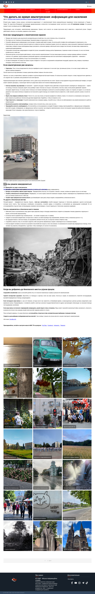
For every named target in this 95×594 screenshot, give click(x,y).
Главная (18, 9)
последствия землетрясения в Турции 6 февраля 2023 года (26, 19)
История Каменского (62, 9)
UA (86, 2)
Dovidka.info (12, 319)
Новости (32, 9)
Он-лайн (48, 11)
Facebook (50, 325)
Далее (50, 560)
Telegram (62, 325)
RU (89, 2)
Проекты (47, 9)
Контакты (71, 579)
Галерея (78, 9)
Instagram (57, 325)
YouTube (44, 325)
